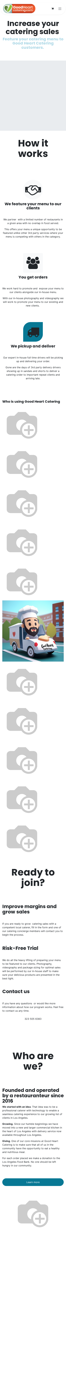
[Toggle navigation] (60, 8)
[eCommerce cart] (52, 9)
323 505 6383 (33, 1018)
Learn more (33, 1182)
